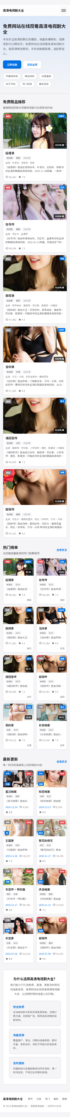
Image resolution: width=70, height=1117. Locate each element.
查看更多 (62, 550)
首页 (30, 1099)
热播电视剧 (12, 76)
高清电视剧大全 (13, 10)
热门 (47, 1099)
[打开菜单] (63, 10)
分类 (38, 1099)
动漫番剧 (46, 76)
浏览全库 (32, 64)
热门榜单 (27, 84)
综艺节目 (10, 84)
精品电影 (30, 76)
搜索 (64, 1099)
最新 (56, 1099)
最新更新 (44, 84)
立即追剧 (12, 64)
